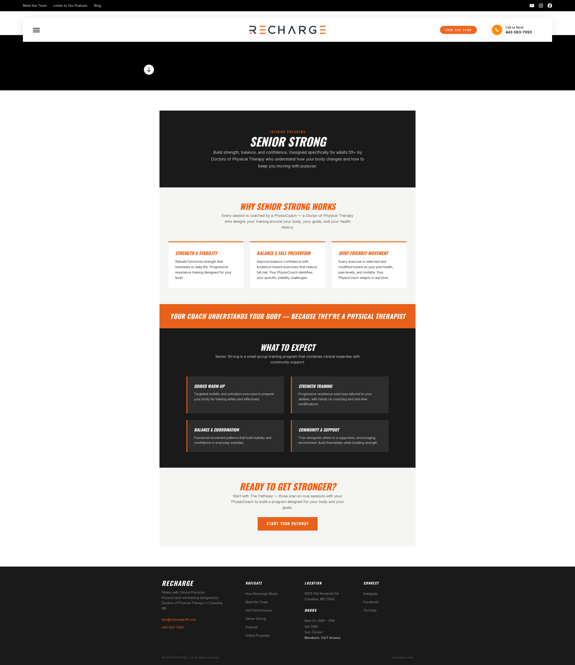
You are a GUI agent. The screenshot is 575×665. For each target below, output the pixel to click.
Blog (97, 5)
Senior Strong (255, 619)
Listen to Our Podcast (70, 5)
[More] (36, 30)
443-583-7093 (173, 627)
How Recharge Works (261, 594)
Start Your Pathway (288, 523)
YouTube (370, 610)
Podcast (251, 627)
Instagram (370, 594)
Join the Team (458, 30)
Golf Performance (258, 610)
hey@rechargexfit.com (179, 619)
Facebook (371, 602)
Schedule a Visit (402, 657)
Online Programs (257, 635)
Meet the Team (35, 5)
